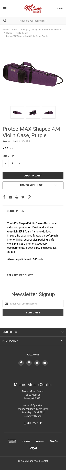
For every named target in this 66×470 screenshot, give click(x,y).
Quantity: (9, 156)
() (61, 8)
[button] (33, 211)
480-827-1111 (34, 423)
